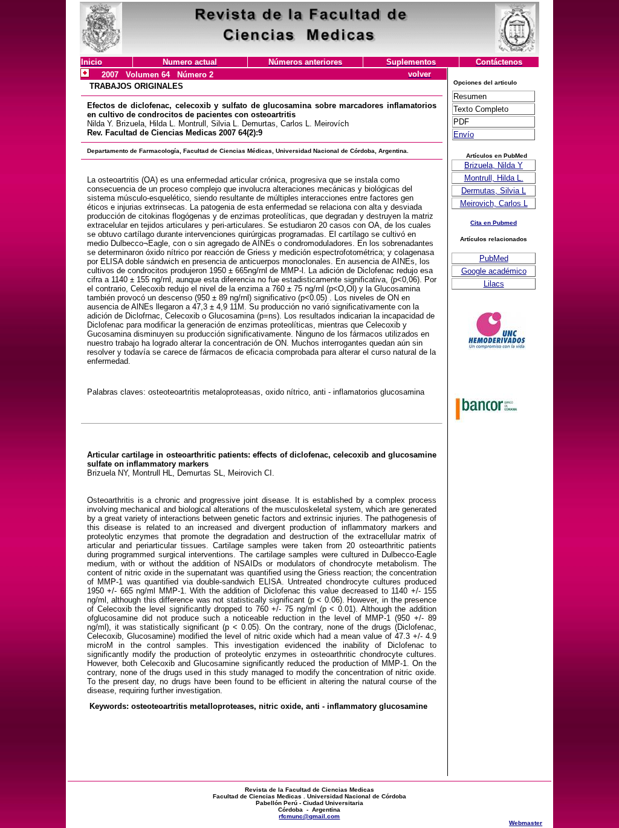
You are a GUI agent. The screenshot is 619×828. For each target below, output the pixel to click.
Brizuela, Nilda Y (493, 165)
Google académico (494, 271)
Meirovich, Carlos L (494, 203)
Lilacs (494, 283)
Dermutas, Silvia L (493, 190)
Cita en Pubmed (493, 222)
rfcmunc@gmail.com (309, 816)
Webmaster (525, 823)
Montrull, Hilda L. (493, 178)
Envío (463, 134)
